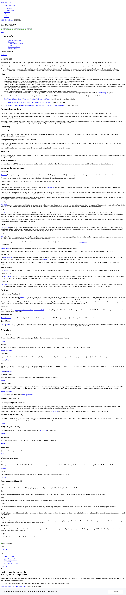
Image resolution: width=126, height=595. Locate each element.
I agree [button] (116, 591)
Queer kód (4, 175)
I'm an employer (9, 10)
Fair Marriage (102, 93)
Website (3, 341)
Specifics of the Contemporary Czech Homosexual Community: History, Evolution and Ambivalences (34, 105)
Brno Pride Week (6, 318)
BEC (2, 20)
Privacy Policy (5, 549)
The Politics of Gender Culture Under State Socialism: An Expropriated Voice (27, 99)
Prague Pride (50, 187)
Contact (6, 17)
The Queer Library (6, 324)
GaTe (2, 237)
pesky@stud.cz (42, 430)
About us (7, 12)
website (45, 259)
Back (2, 32)
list (58, 278)
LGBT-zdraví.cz (8, 276)
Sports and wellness (14, 47)
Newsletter (7, 561)
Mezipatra (22, 297)
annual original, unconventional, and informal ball (29, 310)
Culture (10, 45)
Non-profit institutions (10, 560)
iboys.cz (3, 468)
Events (6, 13)
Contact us (4, 55)
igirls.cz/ (3, 477)
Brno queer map (27, 394)
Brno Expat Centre (6, 2)
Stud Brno (4, 213)
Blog (5, 15)
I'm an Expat (8, 8)
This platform (5, 227)
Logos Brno (4, 284)
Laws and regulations (14, 40)
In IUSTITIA (4, 248)
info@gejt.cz (83, 242)
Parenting (11, 42)
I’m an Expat (9, 20)
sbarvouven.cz (7, 257)
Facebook (9, 350)
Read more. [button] (54, 591)
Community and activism (15, 43)
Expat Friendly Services (11, 558)
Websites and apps (13, 48)
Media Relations (9, 556)
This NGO (4, 205)
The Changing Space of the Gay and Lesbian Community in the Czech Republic (27, 102)
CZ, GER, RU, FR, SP (11, 563)
